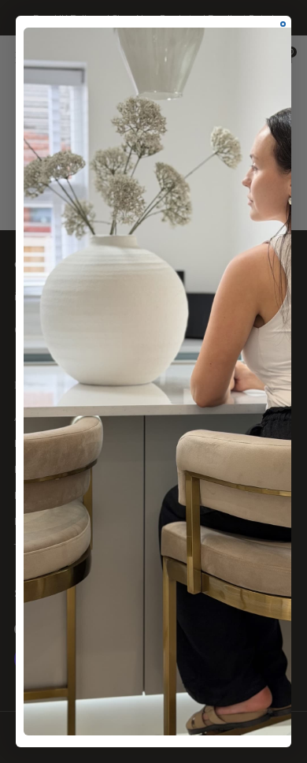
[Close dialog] (283, 24)
